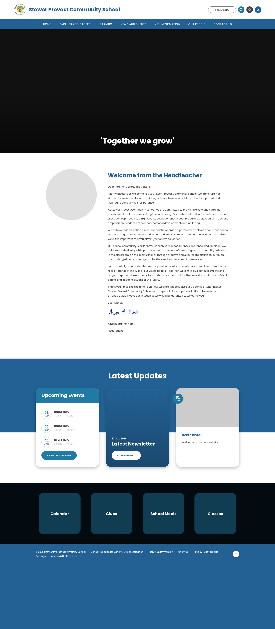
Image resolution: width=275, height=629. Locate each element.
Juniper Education (132, 552)
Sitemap (183, 552)
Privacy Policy (201, 552)
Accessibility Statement (65, 556)
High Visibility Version (161, 552)
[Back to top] (236, 554)
